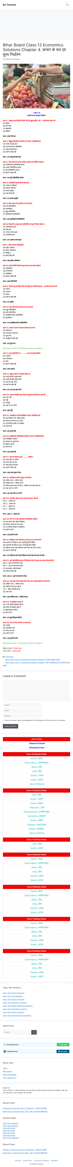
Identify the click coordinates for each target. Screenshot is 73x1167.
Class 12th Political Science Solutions (17, 1016)
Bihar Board (7, 1071)
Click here (17, 648)
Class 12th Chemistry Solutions (14, 1003)
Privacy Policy (27, 1160)
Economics (9, 657)
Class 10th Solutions (10, 1126)
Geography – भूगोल (37, 807)
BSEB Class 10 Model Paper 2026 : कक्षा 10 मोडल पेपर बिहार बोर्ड (25, 1112)
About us (18, 1160)
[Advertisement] (36, 23)
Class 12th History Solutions (13, 1012)
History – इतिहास (37, 803)
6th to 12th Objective (11, 1138)
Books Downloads (10, 1075)
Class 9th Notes (9, 1128)
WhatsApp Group (36, 747)
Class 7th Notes (9, 1133)
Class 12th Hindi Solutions (13, 996)
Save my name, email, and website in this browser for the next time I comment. (35, 720)
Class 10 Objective (37, 784)
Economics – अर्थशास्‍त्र (37, 816)
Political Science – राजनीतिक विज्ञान (37, 812)
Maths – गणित (36, 767)
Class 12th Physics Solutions (14, 999)
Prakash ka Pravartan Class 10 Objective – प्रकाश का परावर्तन (25, 1108)
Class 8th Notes (9, 1131)
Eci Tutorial (9, 4)
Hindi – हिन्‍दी (37, 771)
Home (5, 1068)
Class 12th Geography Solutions (15, 1009)
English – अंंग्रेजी (37, 780)
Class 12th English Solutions (13, 993)
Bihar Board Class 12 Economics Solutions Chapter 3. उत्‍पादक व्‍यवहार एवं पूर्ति (32, 660)
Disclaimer (54, 1160)
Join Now (63, 1045)
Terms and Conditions (41, 1160)
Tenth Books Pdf (9, 1078)
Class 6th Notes (9, 1135)
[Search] (34, 1032)
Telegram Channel (37, 743)
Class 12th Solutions (10, 1123)
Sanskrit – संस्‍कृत (37, 775)
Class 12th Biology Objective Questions (18, 1006)
